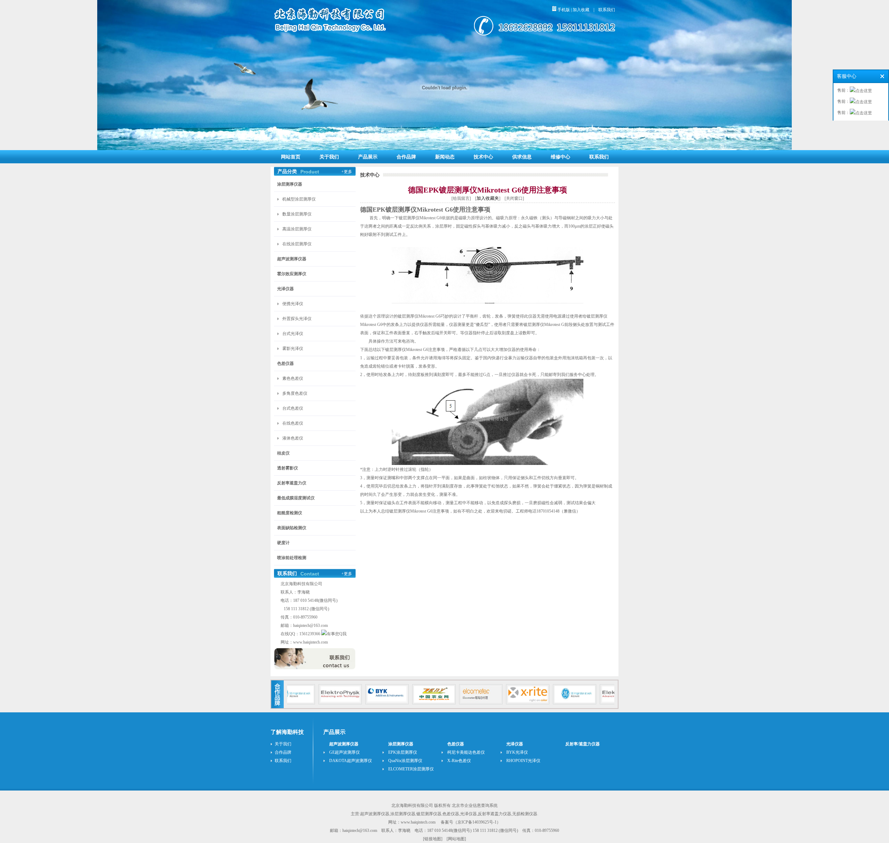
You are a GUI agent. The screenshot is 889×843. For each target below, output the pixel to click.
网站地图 (456, 838)
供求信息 (522, 156)
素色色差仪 (292, 378)
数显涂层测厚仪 (296, 214)
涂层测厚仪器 (289, 184)
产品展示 (367, 156)
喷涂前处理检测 (291, 557)
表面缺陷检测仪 (291, 527)
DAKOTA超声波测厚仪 (350, 760)
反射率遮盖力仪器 (494, 813)
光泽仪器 (285, 288)
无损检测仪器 (524, 813)
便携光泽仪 (292, 303)
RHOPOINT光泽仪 (523, 760)
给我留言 (461, 198)
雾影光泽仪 (292, 348)
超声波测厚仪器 (291, 258)
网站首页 (290, 156)
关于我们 (329, 156)
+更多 (346, 171)
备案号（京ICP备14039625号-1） (471, 822)
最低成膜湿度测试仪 (296, 498)
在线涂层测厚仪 (296, 244)
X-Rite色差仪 (459, 760)
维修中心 (560, 156)
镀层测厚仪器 (428, 813)
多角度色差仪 (294, 393)
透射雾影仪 (287, 468)
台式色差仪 (292, 408)
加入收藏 (581, 9)
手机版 (563, 9)
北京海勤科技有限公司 (412, 805)
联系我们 (606, 9)
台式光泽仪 (292, 333)
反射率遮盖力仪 (291, 483)
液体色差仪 (292, 438)
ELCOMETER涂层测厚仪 (411, 769)
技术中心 (483, 156)
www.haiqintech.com (310, 642)
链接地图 (432, 838)
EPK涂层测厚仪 (402, 752)
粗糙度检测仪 (289, 512)
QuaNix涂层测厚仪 (405, 760)
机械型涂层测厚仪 (299, 199)
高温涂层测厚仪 (296, 229)
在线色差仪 (292, 423)
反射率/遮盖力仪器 (582, 744)
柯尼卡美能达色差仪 (466, 752)
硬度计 (283, 542)
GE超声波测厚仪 (344, 752)
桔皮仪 (283, 453)
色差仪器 (285, 363)
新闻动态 (445, 156)
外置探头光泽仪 (296, 318)
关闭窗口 (514, 198)
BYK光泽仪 (517, 752)
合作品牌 (406, 156)
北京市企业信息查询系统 (475, 805)
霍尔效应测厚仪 (291, 273)
